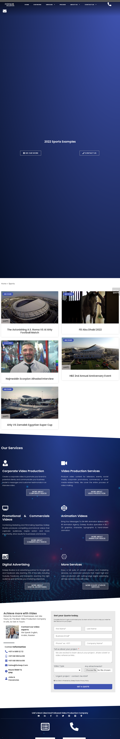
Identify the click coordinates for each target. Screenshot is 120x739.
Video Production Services (80, 471)
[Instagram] (57, 716)
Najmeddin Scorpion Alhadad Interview (30, 378)
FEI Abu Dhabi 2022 (90, 329)
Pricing (63, 4)
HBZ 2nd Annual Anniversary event (90, 376)
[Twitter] (63, 716)
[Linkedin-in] (45, 716)
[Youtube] (39, 716)
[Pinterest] (69, 716)
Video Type (59, 666)
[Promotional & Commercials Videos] (5, 508)
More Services (71, 564)
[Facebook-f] (51, 716)
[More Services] (64, 557)
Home (27, 4)
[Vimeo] (75, 716)
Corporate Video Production (23, 471)
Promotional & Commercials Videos (25, 518)
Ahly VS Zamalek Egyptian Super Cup (29, 425)
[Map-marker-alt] (81, 716)
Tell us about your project (66, 649)
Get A (116, 292)
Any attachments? (93, 666)
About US (74, 4)
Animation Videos (74, 516)
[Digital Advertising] (5, 557)
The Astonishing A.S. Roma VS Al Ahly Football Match (29, 331)
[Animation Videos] (64, 508)
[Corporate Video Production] (5, 463)
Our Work (37, 4)
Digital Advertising (16, 564)
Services (49, 4)
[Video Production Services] (64, 463)
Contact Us (89, 4)
